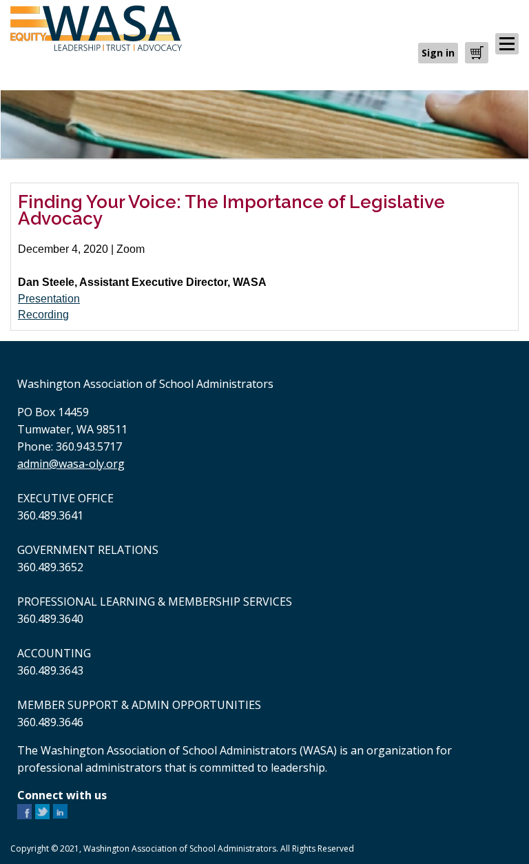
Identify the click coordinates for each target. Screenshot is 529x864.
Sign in (438, 52)
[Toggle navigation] (507, 43)
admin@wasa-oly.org (71, 463)
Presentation (49, 299)
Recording (43, 314)
